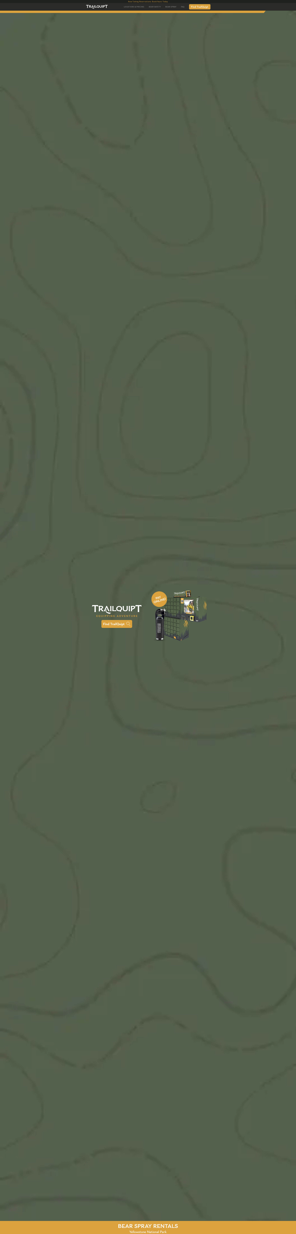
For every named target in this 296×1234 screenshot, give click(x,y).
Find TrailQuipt (199, 6)
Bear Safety (155, 7)
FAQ (182, 7)
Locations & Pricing (134, 7)
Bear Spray (170, 7)
